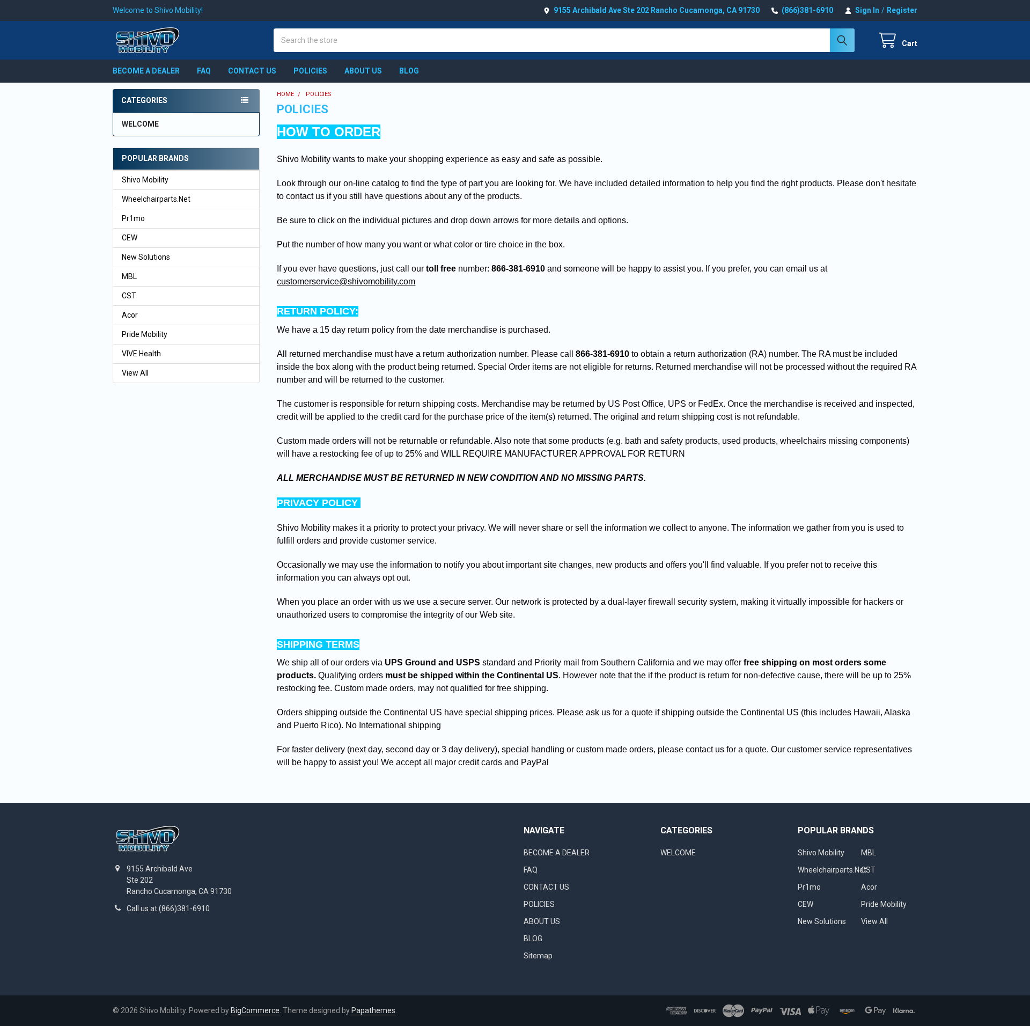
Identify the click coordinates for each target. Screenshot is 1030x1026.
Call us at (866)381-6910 (168, 908)
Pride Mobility (144, 334)
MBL (129, 276)
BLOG (409, 71)
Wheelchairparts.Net (156, 199)
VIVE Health (141, 353)
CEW (129, 237)
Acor (130, 315)
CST (129, 295)
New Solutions (146, 257)
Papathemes (373, 1010)
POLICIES (310, 71)
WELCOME (140, 124)
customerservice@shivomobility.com (346, 281)
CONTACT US (252, 71)
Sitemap (538, 955)
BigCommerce (255, 1010)
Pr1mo (133, 218)
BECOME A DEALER (146, 71)
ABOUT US (363, 71)
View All (135, 373)
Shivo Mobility (145, 179)
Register (902, 10)
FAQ (204, 71)
